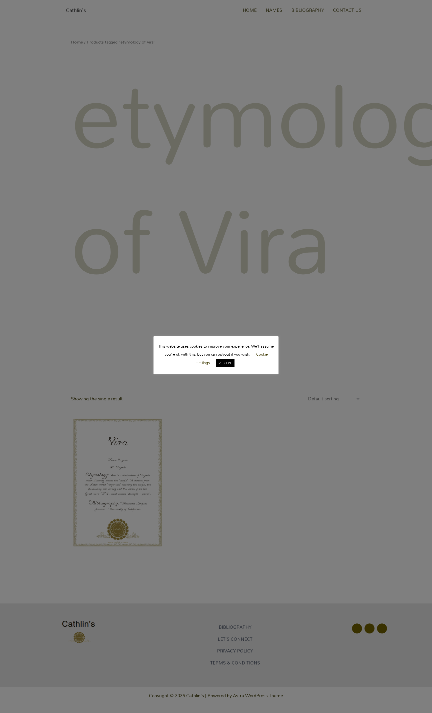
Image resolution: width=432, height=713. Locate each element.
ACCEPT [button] (225, 363)
